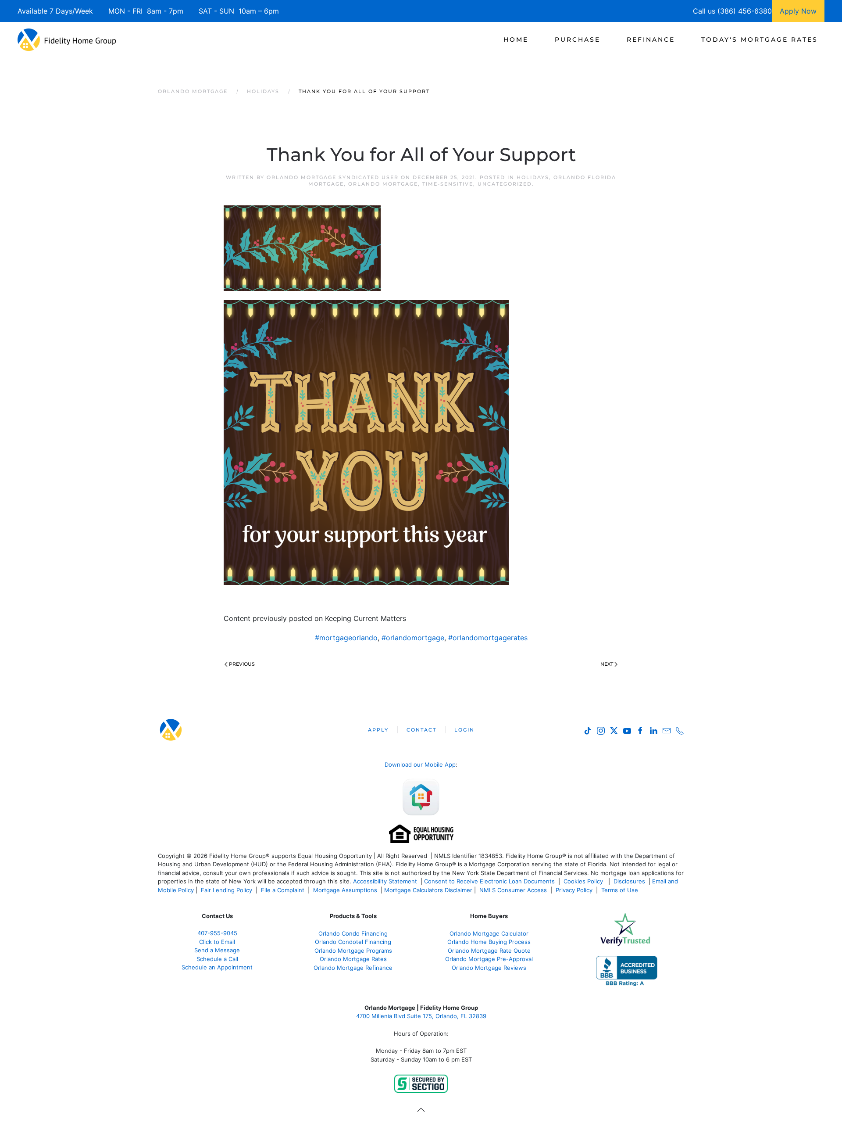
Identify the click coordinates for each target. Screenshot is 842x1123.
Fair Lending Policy (226, 889)
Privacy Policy (574, 889)
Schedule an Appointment (217, 967)
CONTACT (421, 730)
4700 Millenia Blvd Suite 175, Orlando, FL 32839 (421, 1015)
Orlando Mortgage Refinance (353, 967)
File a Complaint (283, 889)
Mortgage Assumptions (345, 889)
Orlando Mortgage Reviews (489, 967)
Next (606, 664)
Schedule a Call (217, 958)
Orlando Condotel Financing (353, 941)
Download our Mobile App (420, 764)
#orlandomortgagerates (488, 637)
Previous (242, 664)
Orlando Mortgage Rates (353, 958)
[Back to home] (67, 39)
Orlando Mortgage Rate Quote (489, 950)
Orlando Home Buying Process (489, 941)
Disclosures (629, 881)
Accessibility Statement (385, 881)
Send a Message (217, 950)
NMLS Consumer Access (513, 889)
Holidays (533, 177)
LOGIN (464, 730)
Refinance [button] (651, 39)
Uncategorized (505, 184)
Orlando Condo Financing (353, 933)
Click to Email (217, 941)
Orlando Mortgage (383, 184)
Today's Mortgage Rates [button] (759, 39)
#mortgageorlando (346, 637)
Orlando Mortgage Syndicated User (333, 177)
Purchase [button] (577, 39)
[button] (421, 1109)
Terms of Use (620, 889)
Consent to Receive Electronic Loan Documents (489, 881)
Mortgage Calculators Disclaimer (428, 889)
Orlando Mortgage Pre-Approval (489, 958)
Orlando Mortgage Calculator (489, 933)
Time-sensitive (447, 184)
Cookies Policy (584, 881)
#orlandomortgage (413, 637)
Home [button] (515, 39)
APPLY (378, 730)
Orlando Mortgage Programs (353, 950)
